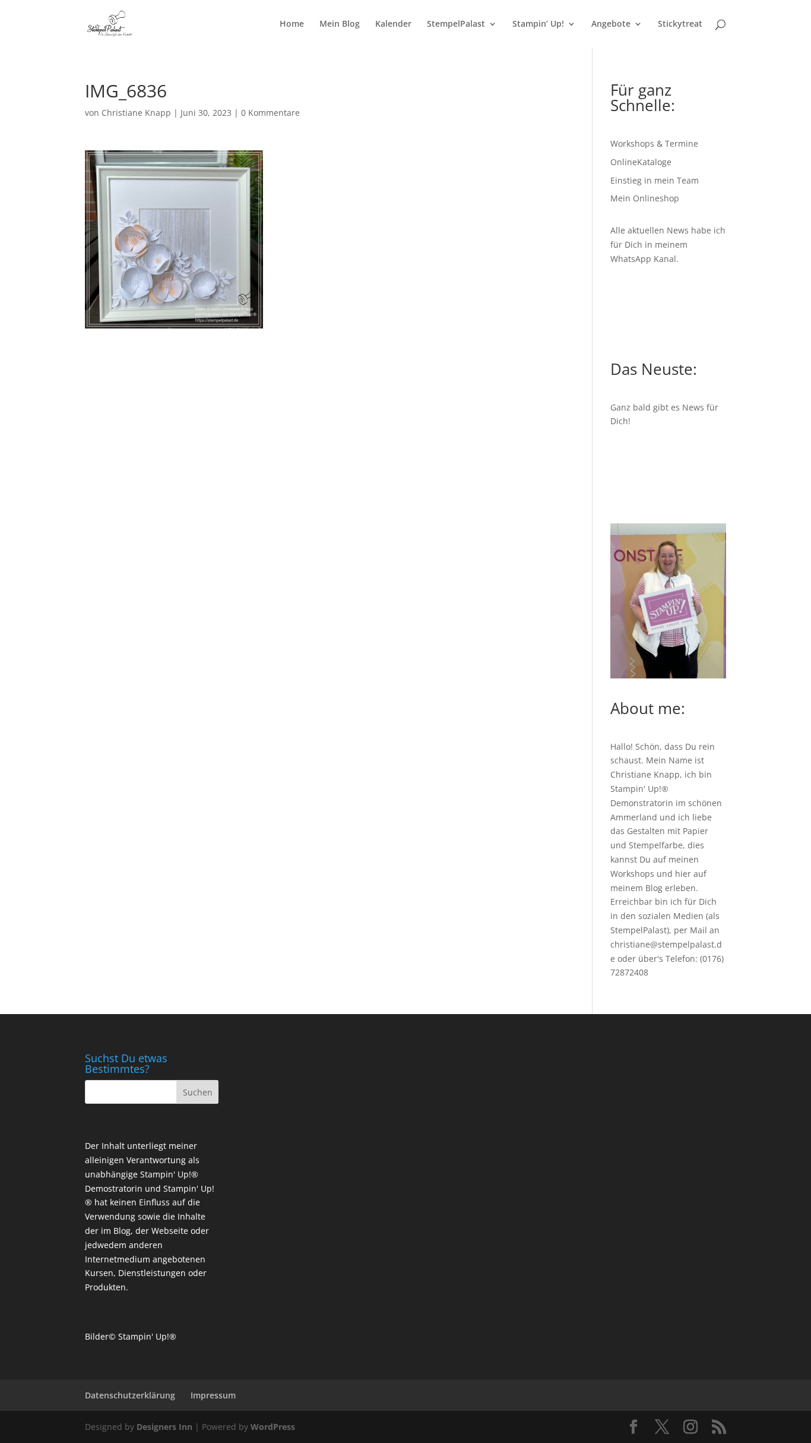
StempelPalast (456, 24)
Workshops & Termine (654, 143)
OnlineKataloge (640, 162)
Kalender (393, 24)
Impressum (213, 1395)
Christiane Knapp (136, 112)
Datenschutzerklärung (130, 1395)
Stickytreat (680, 24)
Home (292, 24)
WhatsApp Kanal (643, 258)
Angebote (611, 24)
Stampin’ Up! (538, 24)
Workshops (632, 873)
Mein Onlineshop (644, 198)
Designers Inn (164, 1426)
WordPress (273, 1426)
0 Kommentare (270, 112)
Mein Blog (339, 24)
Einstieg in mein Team (654, 180)
